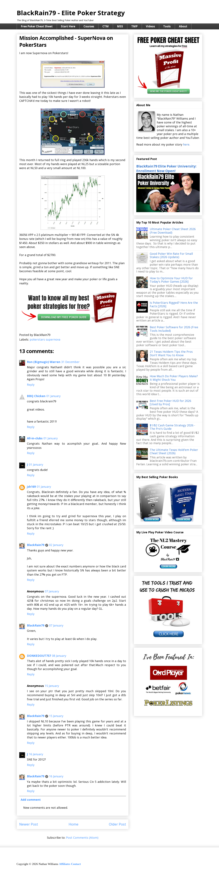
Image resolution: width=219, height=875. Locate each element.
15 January (52, 686)
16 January (36, 754)
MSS (120, 26)
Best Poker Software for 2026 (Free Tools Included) (174, 329)
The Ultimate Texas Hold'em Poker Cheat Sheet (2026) (174, 451)
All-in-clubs (34, 438)
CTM (105, 26)
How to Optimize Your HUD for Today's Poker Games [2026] (171, 280)
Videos (150, 26)
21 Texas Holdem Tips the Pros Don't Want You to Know (171, 353)
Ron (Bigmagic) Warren (43, 362)
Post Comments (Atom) (82, 837)
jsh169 (31, 486)
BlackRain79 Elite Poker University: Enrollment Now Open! (166, 168)
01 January (53, 396)
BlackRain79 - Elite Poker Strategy (71, 12)
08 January (59, 656)
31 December (70, 362)
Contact (76, 864)
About (183, 26)
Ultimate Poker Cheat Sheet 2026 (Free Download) (173, 230)
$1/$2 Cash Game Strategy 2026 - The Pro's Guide (172, 427)
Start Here (68, 26)
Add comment (31, 800)
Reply (30, 385)
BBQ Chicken (36, 396)
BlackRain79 (35, 545)
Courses (89, 26)
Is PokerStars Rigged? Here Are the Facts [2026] (174, 304)
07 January (52, 591)
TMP (134, 26)
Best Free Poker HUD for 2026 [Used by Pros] (170, 402)
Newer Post (28, 824)
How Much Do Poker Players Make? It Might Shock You (174, 378)
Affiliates (64, 864)
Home (73, 824)
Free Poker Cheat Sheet (37, 26)
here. (186, 144)
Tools (167, 26)
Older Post (117, 824)
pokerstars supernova (45, 339)
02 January (56, 545)
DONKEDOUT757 (39, 656)
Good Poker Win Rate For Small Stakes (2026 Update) (171, 255)
